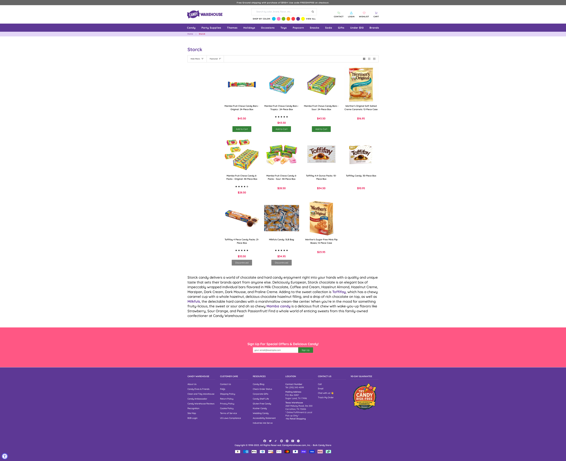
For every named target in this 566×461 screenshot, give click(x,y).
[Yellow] (303, 19)
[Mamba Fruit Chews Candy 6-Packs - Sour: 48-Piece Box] (281, 154)
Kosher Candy (260, 408)
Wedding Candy (261, 413)
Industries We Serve (263, 422)
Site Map (191, 413)
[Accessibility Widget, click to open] (4, 456)
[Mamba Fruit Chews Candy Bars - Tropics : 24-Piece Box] (281, 84)
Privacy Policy (227, 403)
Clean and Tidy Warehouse (200, 393)
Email (320, 388)
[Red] (293, 19)
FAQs (222, 389)
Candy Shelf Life (261, 398)
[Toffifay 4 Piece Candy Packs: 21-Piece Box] (241, 218)
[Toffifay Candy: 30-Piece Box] (361, 154)
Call (320, 384)
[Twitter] (270, 441)
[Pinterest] (281, 441)
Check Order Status (262, 389)
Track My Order (326, 397)
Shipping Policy (227, 393)
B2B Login (192, 418)
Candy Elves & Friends (198, 389)
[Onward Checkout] (365, 396)
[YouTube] (292, 441)
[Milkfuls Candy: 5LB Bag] (281, 218)
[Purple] (298, 19)
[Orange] (288, 19)
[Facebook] (264, 441)
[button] (191, 28)
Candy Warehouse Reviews (200, 403)
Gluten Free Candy (262, 403)
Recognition (193, 408)
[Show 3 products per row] (369, 58)
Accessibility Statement (264, 418)
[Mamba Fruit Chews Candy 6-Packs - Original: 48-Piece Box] (241, 154)
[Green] (283, 19)
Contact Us (225, 384)
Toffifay (339, 292)
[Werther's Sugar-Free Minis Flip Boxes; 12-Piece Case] (321, 218)
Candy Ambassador (197, 398)
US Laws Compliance (230, 418)
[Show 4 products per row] (375, 58)
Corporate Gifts (260, 393)
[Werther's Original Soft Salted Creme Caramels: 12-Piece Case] (361, 84)
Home (190, 34)
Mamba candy (278, 306)
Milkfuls (193, 301)
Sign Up (306, 350)
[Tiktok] (276, 441)
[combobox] (284, 12)
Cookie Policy (226, 408)
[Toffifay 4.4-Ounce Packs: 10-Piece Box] (321, 154)
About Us (191, 384)
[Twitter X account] (298, 441)
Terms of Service (228, 413)
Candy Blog (258, 384)
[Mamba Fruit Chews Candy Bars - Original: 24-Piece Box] (241, 84)
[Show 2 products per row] (364, 58)
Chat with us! (324, 393)
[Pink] (278, 19)
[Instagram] (287, 441)
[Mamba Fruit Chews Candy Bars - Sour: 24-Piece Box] (321, 84)
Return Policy (226, 398)
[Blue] (274, 19)
